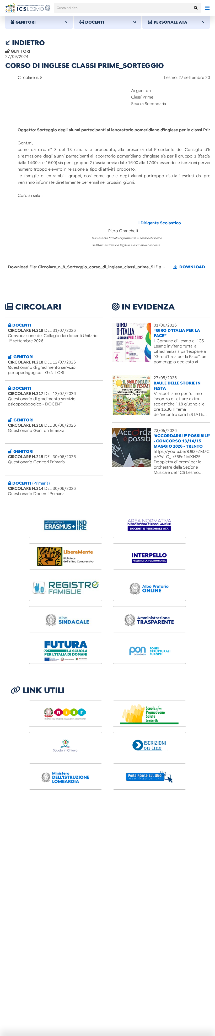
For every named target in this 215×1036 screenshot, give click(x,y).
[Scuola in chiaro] (65, 745)
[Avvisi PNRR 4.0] (65, 651)
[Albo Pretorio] (149, 588)
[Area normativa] (149, 525)
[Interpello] (149, 556)
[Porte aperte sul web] (149, 776)
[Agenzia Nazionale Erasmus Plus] (65, 525)
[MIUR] (65, 714)
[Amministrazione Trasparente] (149, 619)
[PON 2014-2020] (149, 651)
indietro (27, 42)
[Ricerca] (195, 8)
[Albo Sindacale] (65, 619)
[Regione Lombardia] (149, 714)
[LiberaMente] (65, 556)
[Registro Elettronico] (65, 588)
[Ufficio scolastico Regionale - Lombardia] (65, 776)
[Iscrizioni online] (149, 745)
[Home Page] (27, 8)
